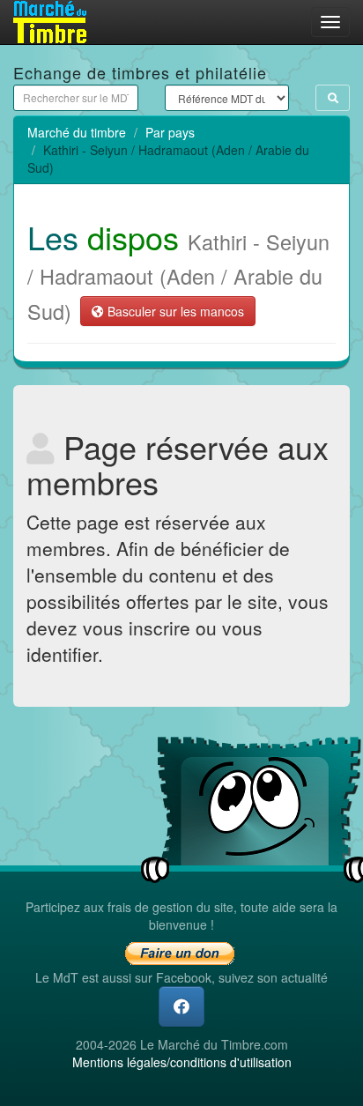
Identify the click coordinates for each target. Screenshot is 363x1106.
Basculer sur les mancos (174, 311)
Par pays (170, 132)
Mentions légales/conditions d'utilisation (182, 1062)
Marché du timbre (76, 132)
